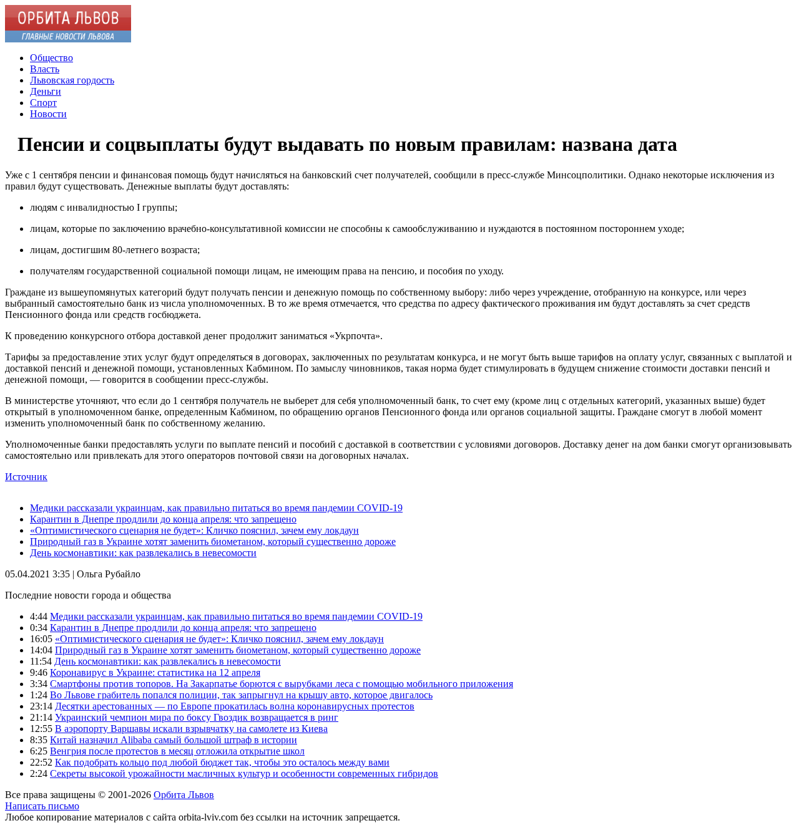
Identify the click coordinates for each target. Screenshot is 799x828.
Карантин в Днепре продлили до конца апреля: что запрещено (163, 519)
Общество (51, 57)
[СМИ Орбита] (68, 39)
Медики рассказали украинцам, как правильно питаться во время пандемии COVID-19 (216, 508)
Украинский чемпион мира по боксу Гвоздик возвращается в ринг (196, 717)
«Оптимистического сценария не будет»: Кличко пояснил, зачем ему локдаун (194, 530)
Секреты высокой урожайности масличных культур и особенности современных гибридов (244, 773)
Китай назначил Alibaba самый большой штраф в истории (173, 739)
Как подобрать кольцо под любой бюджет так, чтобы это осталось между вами (222, 762)
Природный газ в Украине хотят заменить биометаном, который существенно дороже (213, 541)
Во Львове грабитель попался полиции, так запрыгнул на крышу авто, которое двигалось (241, 695)
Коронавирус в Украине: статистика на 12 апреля (155, 672)
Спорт (43, 102)
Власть (44, 69)
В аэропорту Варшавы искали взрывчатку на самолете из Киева (191, 728)
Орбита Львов (184, 794)
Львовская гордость (72, 80)
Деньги (45, 91)
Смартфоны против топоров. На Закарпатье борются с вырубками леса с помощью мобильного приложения (281, 683)
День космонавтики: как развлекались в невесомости (143, 552)
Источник (26, 476)
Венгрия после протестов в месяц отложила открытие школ (177, 751)
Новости (48, 113)
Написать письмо (42, 806)
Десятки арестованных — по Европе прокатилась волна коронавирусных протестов (234, 706)
